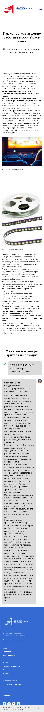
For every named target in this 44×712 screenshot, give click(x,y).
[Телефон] (4, 705)
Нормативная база (9, 655)
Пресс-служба (8, 673)
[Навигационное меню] (41, 9)
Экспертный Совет (10, 681)
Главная (5, 648)
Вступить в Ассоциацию (12, 684)
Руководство (7, 652)
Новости (6, 670)
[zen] (18, 705)
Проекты (6, 663)
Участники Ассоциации (11, 666)
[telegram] (13, 705)
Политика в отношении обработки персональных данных (14, 641)
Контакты (6, 696)
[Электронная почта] (9, 705)
